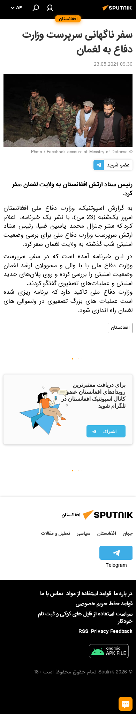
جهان (128, 533)
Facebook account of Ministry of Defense (87, 152)
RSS (83, 631)
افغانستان (120, 328)
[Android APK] (109, 652)
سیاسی (83, 533)
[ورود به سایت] (50, 8)
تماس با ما (51, 594)
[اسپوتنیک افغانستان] (118, 11)
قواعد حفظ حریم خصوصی (104, 604)
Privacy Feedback (112, 631)
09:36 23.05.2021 (113, 65)
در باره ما (123, 594)
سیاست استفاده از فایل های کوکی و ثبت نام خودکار (85, 617)
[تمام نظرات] (126, 704)
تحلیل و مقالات (55, 533)
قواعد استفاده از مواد (88, 594)
